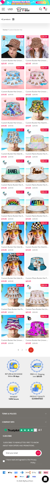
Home (5, 30)
